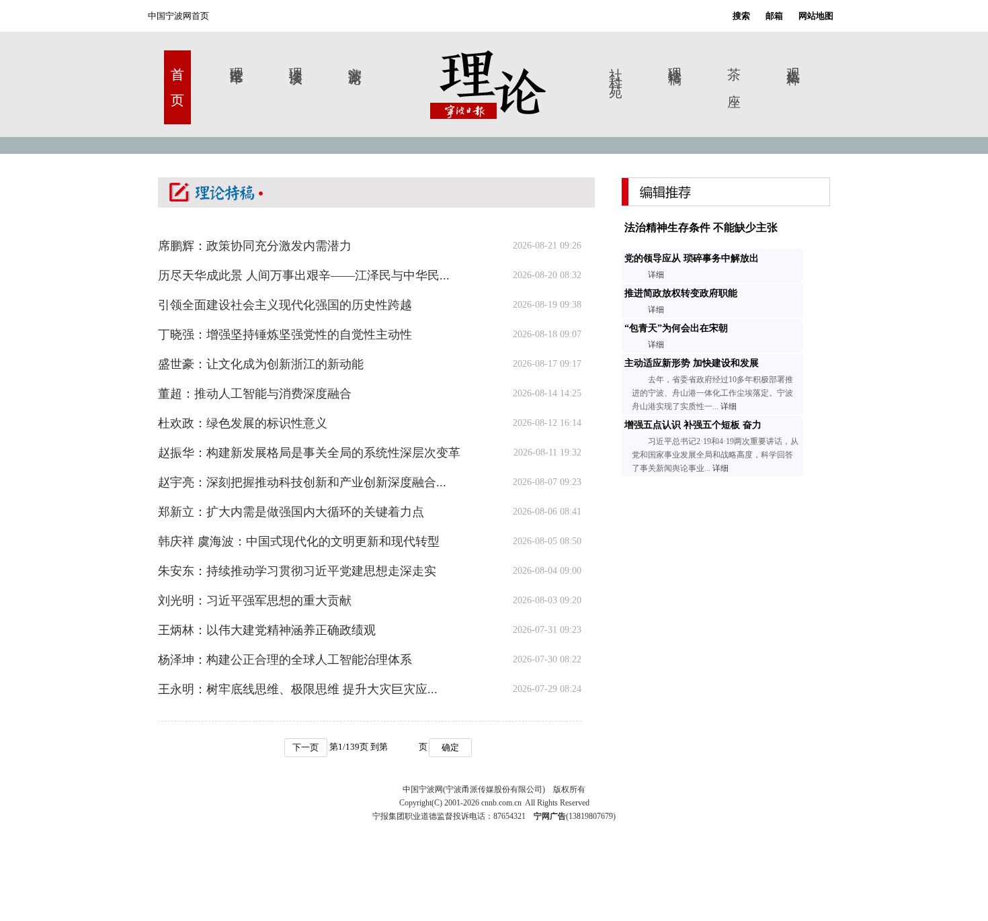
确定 (450, 747)
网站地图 (815, 16)
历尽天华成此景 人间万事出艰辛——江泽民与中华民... (304, 275)
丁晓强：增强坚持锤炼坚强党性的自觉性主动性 (285, 334)
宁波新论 (354, 59)
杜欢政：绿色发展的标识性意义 (242, 423)
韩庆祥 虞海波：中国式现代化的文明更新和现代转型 (299, 541)
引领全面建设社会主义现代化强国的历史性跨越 (285, 305)
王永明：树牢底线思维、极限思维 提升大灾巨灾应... (298, 689)
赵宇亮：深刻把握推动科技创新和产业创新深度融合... (302, 482)
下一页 (305, 747)
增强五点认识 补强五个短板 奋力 (691, 425)
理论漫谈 (295, 59)
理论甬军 (236, 59)
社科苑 (615, 70)
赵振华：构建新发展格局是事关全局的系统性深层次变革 (309, 452)
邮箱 (774, 16)
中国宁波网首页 (178, 16)
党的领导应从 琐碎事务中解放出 (690, 258)
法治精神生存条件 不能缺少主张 (700, 227)
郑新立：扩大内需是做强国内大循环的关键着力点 (291, 512)
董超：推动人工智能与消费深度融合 (255, 393)
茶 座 (734, 70)
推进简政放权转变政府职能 (679, 293)
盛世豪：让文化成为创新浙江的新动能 (261, 364)
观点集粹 (793, 59)
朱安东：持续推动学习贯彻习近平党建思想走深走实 (297, 571)
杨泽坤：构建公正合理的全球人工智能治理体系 (285, 659)
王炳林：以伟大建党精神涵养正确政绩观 (267, 630)
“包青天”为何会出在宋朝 (675, 328)
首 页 (177, 70)
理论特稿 (674, 59)
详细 (656, 274)
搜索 (741, 16)
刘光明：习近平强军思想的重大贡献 (255, 600)
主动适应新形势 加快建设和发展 (690, 363)
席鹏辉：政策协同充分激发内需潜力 (255, 246)
